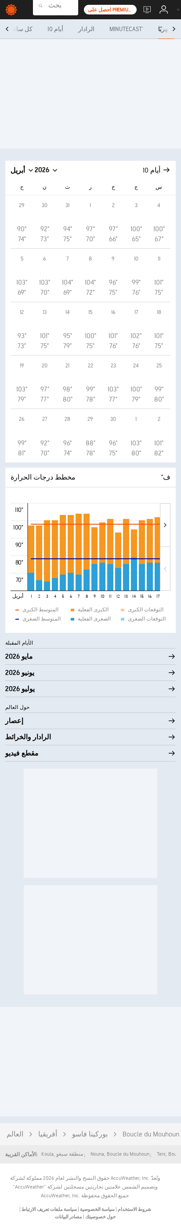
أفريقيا (47, 1134)
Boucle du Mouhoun (151, 1134)
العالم (15, 1134)
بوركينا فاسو (90, 1134)
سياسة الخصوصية (97, 1209)
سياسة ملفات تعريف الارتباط (49, 1209)
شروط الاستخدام (134, 1209)
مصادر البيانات (68, 1217)
